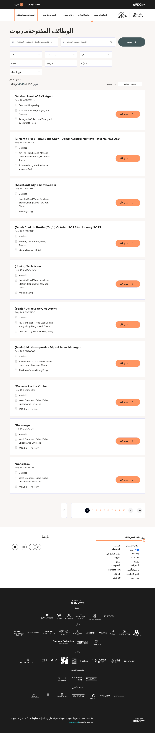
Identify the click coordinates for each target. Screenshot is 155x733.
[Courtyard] (129, 660)
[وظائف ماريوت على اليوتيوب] (15, 547)
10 (124, 510)
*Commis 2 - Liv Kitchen (31, 386)
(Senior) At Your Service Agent (36, 308)
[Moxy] (44, 660)
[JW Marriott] (47, 617)
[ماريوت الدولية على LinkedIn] (38, 547)
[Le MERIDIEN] (90, 632)
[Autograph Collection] (64, 633)
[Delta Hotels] (113, 633)
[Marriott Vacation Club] (19, 633)
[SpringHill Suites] (99, 661)
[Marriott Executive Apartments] (35, 696)
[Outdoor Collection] (63, 643)
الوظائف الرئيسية (100, 15)
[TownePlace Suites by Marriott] (105, 696)
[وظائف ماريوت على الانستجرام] (24, 547)
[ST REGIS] (69, 617)
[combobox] (34, 42)
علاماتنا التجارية (84, 15)
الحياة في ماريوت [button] (49, 15)
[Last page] (139, 510)
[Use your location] (111, 42)
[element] (93, 697)
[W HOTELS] (59, 617)
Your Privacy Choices (134, 554)
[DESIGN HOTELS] (33, 632)
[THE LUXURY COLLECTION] (80, 617)
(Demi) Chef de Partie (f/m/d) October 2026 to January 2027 (58, 227)
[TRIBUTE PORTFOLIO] (49, 632)
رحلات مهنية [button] (69, 15)
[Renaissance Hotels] (77, 633)
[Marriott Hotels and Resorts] (137, 633)
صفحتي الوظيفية (34, 4)
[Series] (62, 680)
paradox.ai (74, 722)
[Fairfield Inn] (84, 660)
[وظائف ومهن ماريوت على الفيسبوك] (32, 547)
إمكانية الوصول (132, 545)
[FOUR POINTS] (115, 661)
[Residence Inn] (119, 696)
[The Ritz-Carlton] (95, 617)
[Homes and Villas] (48, 697)
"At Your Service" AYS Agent (34, 96)
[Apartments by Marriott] (61, 697)
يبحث (129, 42)
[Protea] (28, 661)
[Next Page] (130, 510)
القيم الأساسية (133, 574)
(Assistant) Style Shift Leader (35, 185)
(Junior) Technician (28, 266)
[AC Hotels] (74, 661)
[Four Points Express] (76, 680)
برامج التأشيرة (133, 570)
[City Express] (91, 680)
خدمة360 (134, 578)
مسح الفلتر (15, 79)
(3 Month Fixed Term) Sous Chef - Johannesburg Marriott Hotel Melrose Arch (67, 139)
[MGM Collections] (82, 643)
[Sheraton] (124, 633)
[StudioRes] (78, 697)
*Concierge (22, 425)
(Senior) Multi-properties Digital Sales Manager (48, 347)
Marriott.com (114, 570)
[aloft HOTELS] (54, 660)
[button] (26, 55)
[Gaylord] (96, 644)
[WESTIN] (103, 632)
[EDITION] (109, 616)
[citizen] (64, 663)
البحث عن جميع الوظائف (25, 15)
